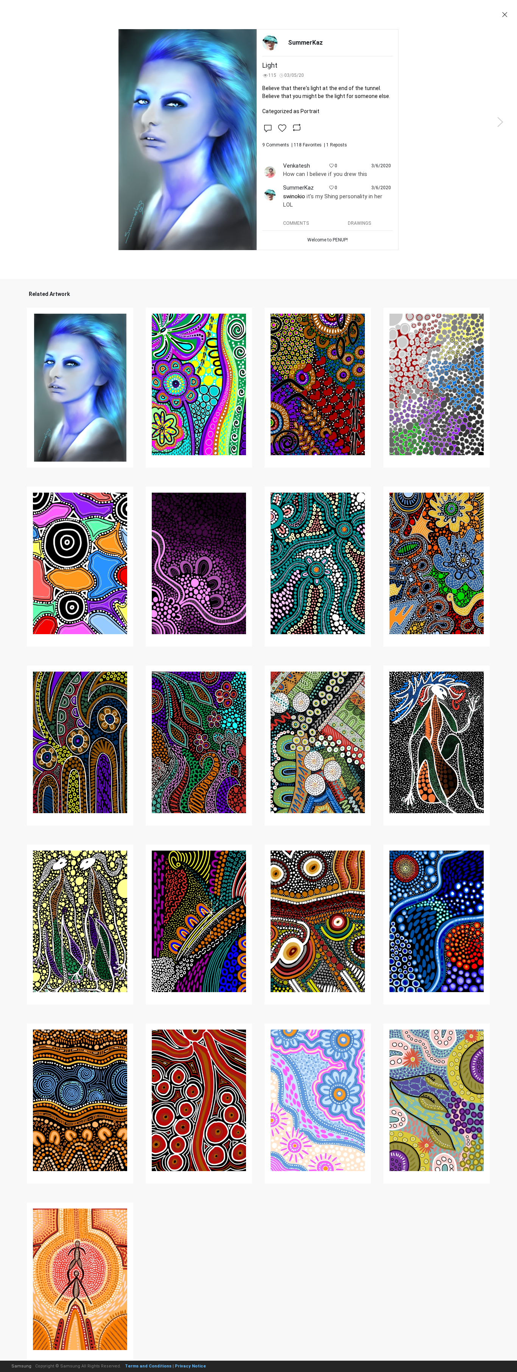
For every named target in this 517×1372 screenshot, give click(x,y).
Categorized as (290, 111)
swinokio (294, 196)
